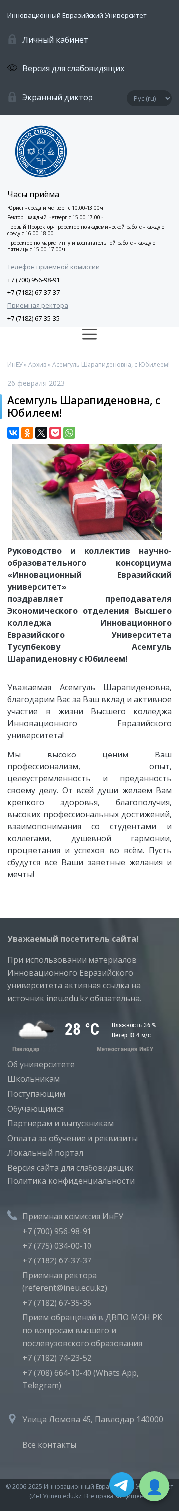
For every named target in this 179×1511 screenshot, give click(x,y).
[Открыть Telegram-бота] (121, 1486)
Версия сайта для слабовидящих (70, 1167)
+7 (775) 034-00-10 (56, 1245)
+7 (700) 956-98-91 (33, 279)
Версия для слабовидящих (73, 68)
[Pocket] (55, 433)
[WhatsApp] (69, 433)
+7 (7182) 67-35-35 (33, 318)
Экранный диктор (57, 97)
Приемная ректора (37, 305)
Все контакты (49, 1444)
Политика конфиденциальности (71, 1180)
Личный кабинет (55, 39)
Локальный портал (45, 1152)
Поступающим (36, 1093)
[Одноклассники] (27, 433)
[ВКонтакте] (13, 433)
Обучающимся (35, 1108)
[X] (41, 433)
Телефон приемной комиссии (53, 266)
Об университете (41, 1064)
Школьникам (33, 1078)
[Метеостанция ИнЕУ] (82, 1049)
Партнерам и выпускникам (60, 1123)
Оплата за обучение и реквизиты (72, 1138)
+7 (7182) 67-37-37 (33, 292)
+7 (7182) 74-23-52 (56, 1357)
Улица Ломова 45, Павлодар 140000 (92, 1419)
